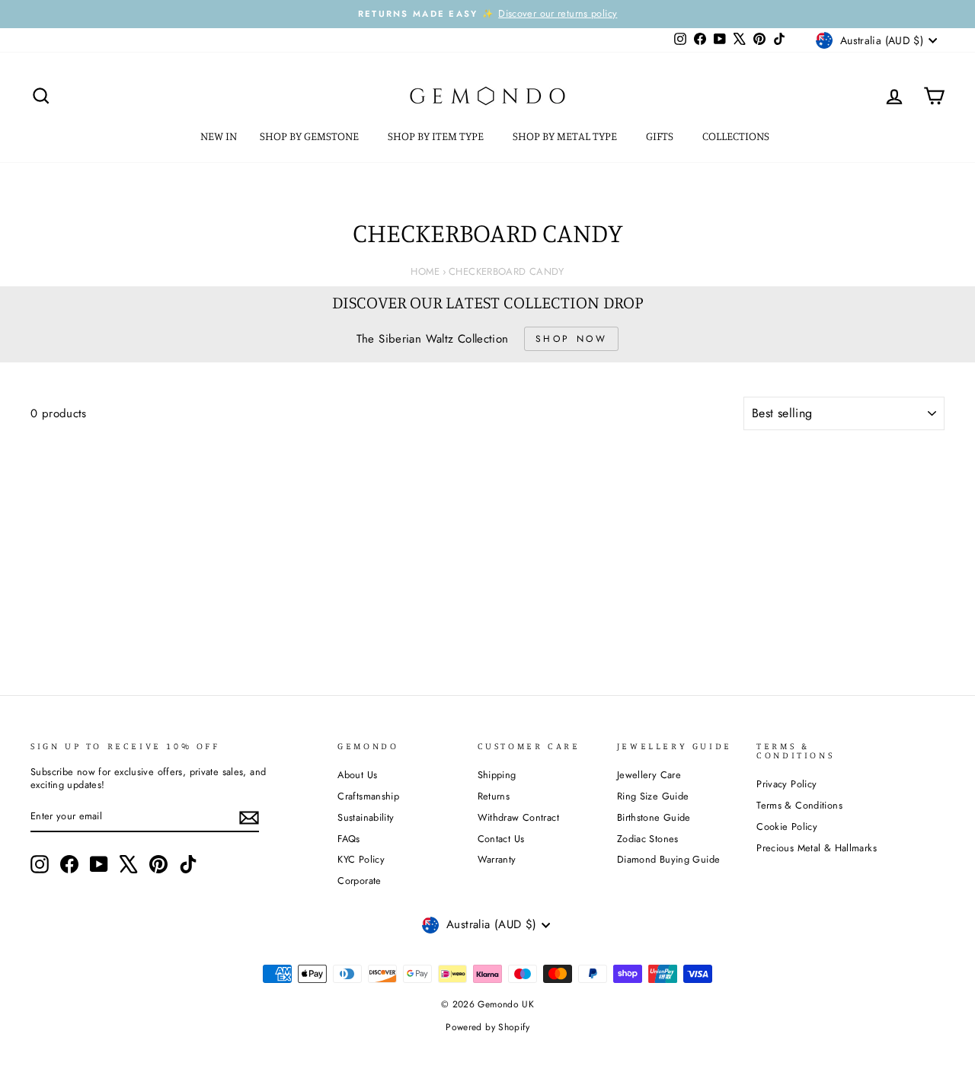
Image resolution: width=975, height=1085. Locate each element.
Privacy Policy (786, 784)
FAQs (348, 838)
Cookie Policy (786, 826)
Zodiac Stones (648, 838)
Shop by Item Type (437, 136)
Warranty (497, 859)
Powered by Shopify (487, 1027)
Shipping (497, 774)
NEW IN (218, 136)
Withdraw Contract (518, 817)
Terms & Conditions (799, 805)
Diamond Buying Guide (669, 859)
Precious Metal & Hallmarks (816, 848)
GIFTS (661, 136)
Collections (737, 136)
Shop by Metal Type (566, 136)
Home (425, 271)
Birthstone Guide (654, 817)
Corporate (359, 880)
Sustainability (365, 817)
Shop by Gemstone (310, 136)
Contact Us (501, 838)
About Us (357, 774)
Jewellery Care (649, 774)
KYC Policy (361, 859)
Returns (494, 796)
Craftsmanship (368, 796)
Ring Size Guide (653, 796)
